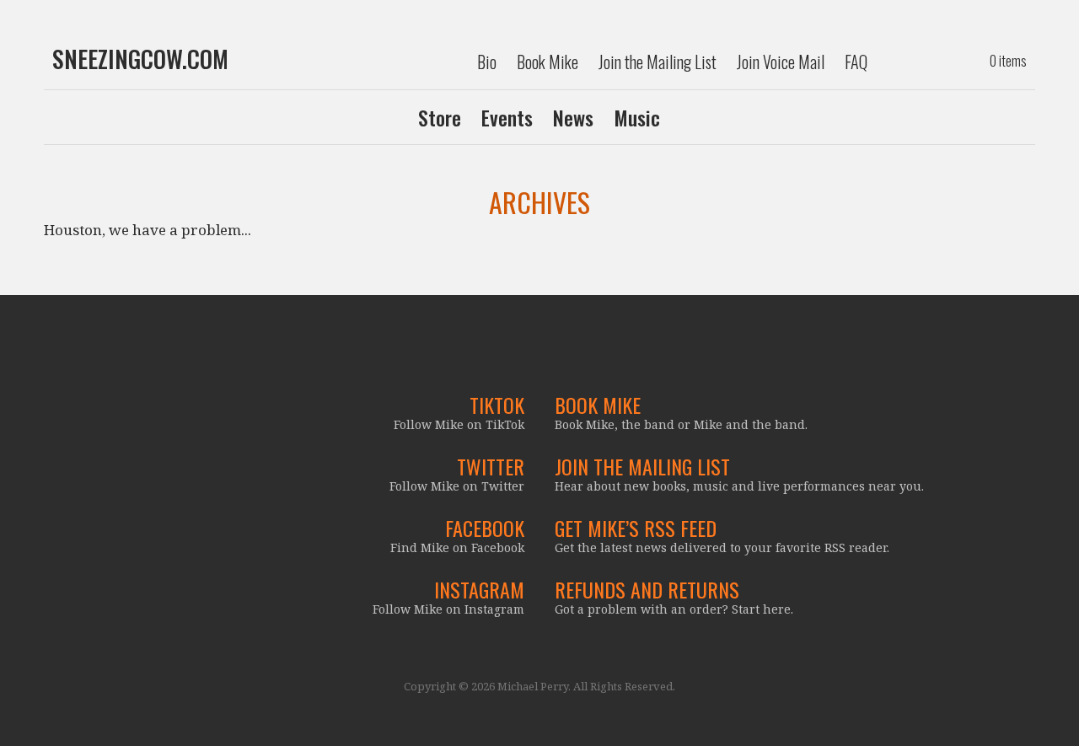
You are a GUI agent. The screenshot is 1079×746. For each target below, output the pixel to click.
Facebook (484, 527)
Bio (487, 61)
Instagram (479, 589)
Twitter (490, 466)
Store (439, 117)
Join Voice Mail (780, 61)
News (573, 117)
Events (507, 117)
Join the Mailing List (658, 61)
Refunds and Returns (647, 589)
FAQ (856, 61)
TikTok (497, 404)
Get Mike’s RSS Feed (636, 527)
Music (637, 117)
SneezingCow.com (140, 59)
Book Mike (547, 61)
